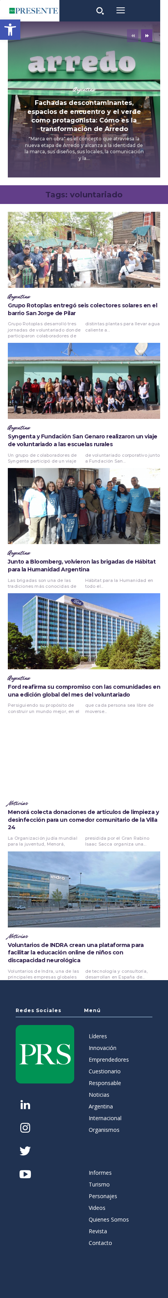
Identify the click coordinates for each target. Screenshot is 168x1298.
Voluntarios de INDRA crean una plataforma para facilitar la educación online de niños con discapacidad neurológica (75, 953)
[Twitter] (25, 1151)
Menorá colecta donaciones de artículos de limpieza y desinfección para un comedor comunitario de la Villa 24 (83, 820)
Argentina (84, 90)
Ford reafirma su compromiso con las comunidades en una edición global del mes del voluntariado (84, 690)
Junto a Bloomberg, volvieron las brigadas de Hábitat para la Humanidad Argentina (81, 565)
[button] (10, 30)
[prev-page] (132, 35)
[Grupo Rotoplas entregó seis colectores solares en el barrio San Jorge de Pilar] (84, 250)
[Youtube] (25, 1175)
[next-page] (146, 35)
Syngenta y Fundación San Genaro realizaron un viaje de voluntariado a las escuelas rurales (82, 440)
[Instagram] (25, 1128)
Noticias (18, 803)
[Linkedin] (25, 1105)
